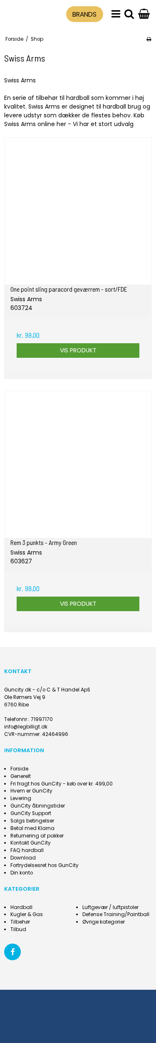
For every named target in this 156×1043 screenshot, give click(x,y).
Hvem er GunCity (31, 791)
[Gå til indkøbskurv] (144, 14)
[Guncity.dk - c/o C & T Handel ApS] (22, 13)
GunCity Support (30, 813)
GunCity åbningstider (37, 806)
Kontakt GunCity (30, 843)
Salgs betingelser (32, 821)
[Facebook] (12, 952)
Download (23, 858)
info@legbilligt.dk (25, 726)
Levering (20, 798)
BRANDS (84, 14)
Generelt (20, 776)
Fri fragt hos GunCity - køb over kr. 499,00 (61, 783)
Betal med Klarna (32, 828)
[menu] (115, 14)
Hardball (21, 907)
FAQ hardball (27, 850)
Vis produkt (78, 350)
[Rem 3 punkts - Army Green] (78, 464)
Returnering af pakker (37, 835)
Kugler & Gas (26, 914)
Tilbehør (20, 922)
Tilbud (18, 929)
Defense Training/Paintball (115, 914)
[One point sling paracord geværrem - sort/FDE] (78, 211)
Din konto (21, 873)
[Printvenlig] (149, 39)
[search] (129, 14)
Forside (19, 769)
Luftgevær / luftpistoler (110, 907)
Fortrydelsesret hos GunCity (44, 865)
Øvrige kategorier (103, 922)
